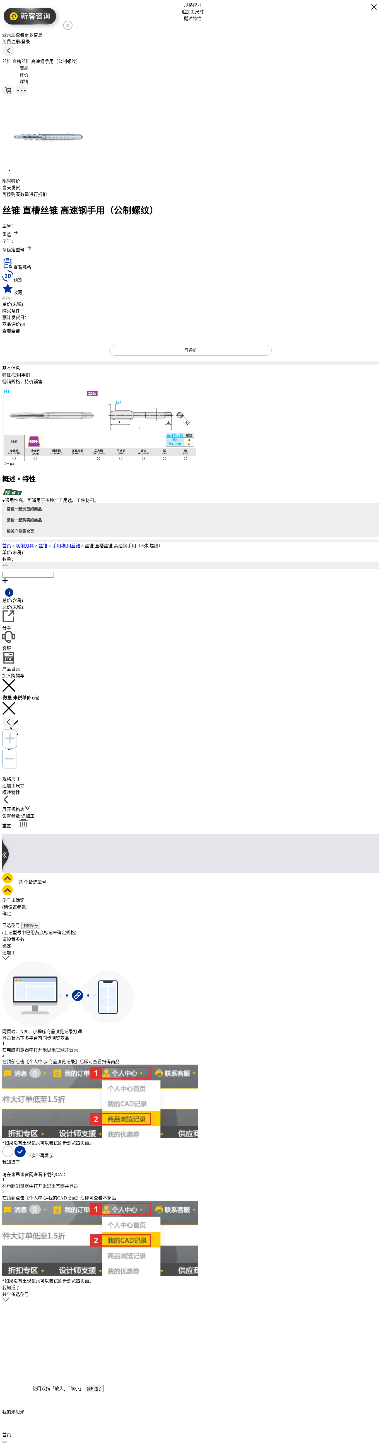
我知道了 (94, 1389)
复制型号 (30, 926)
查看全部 (11, 331)
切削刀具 (25, 545)
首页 (6, 545)
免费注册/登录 (16, 41)
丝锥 (42, 545)
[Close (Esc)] (4, 1441)
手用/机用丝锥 (66, 545)
